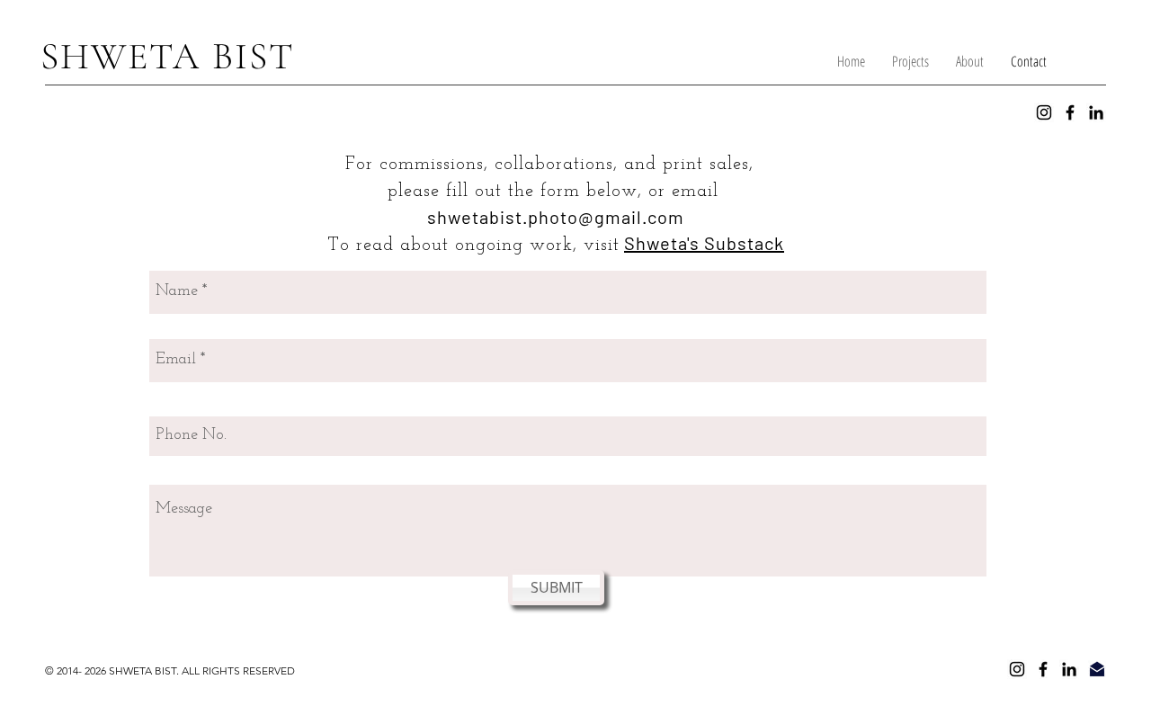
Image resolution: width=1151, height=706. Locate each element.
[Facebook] (1070, 112)
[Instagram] (1044, 112)
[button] (910, 61)
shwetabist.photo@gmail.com (555, 217)
